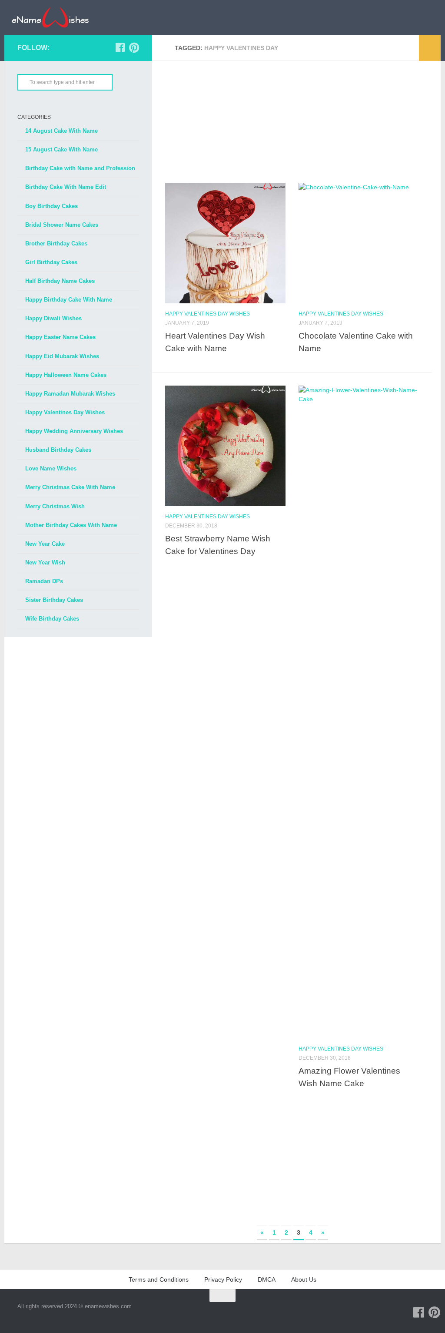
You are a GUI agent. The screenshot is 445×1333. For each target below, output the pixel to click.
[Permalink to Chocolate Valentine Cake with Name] (359, 243)
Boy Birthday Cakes (51, 206)
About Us (303, 1279)
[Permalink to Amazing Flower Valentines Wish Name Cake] (359, 712)
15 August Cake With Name (61, 149)
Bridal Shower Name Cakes (61, 225)
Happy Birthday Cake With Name (68, 299)
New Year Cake (45, 544)
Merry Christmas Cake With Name (70, 487)
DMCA (267, 1279)
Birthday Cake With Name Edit (65, 187)
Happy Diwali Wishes (53, 318)
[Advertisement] (292, 122)
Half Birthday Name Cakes (60, 281)
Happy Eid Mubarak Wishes (62, 356)
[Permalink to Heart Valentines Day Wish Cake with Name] (225, 243)
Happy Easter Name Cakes (60, 337)
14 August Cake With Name (61, 131)
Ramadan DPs (44, 581)
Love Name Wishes (50, 468)
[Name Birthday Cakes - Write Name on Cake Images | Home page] (50, 17)
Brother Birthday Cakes (56, 243)
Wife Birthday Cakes (52, 618)
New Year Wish (45, 562)
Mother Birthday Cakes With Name (71, 525)
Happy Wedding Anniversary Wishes (74, 431)
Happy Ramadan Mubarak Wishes (70, 393)
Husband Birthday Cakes (58, 450)
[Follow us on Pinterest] (134, 47)
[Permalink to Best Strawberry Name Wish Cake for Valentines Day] (225, 446)
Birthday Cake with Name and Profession (80, 168)
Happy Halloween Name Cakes (65, 375)
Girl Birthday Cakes (51, 262)
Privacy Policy (223, 1279)
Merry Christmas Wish (55, 506)
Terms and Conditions (159, 1279)
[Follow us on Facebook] (120, 47)
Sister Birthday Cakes (54, 600)
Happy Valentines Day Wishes (207, 314)
